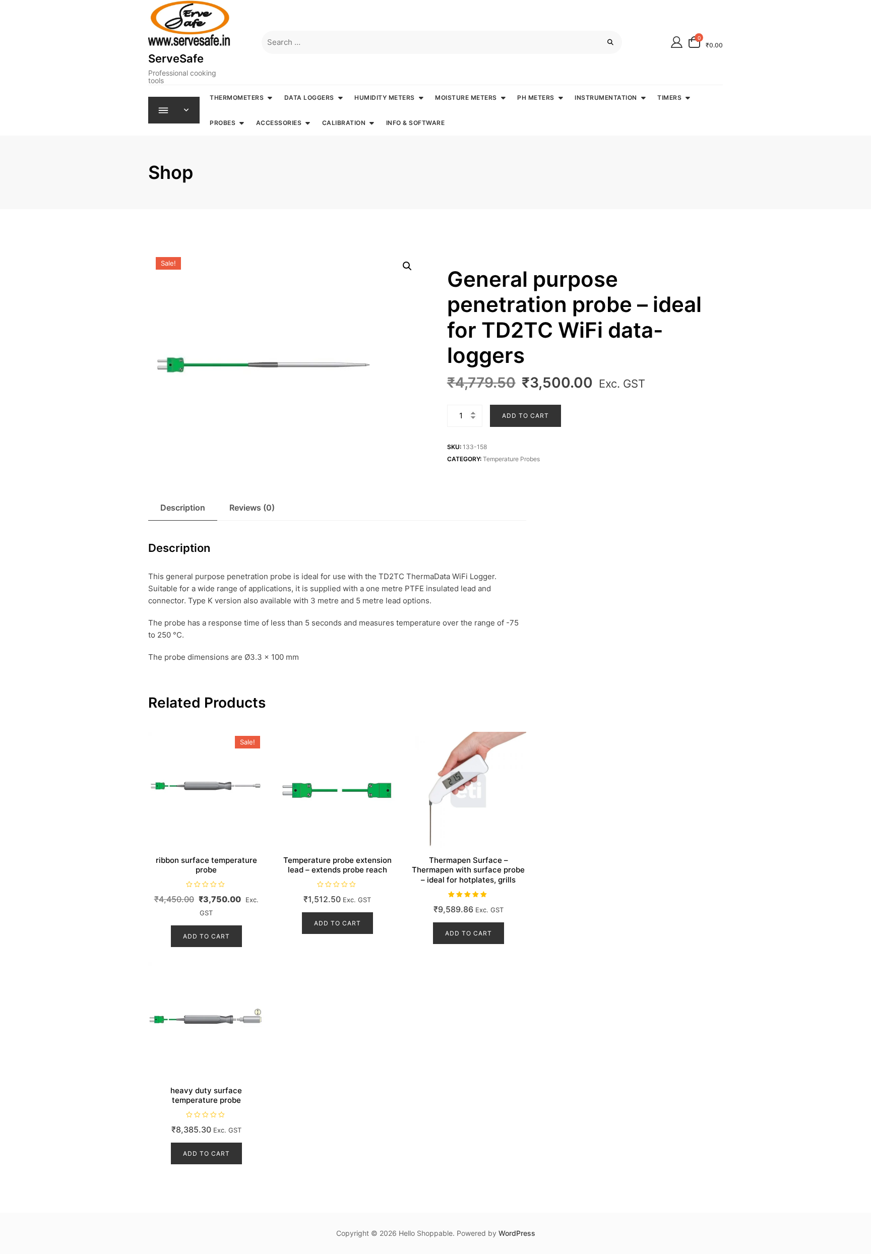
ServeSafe (176, 58)
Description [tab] (182, 508)
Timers (669, 97)
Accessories (279, 123)
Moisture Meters (466, 97)
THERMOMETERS (237, 97)
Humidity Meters (384, 97)
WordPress (517, 1233)
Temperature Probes (511, 459)
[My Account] (676, 42)
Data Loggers (309, 97)
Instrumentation (606, 97)
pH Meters (535, 97)
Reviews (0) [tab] (252, 508)
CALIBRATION (344, 123)
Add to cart (525, 415)
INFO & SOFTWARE (415, 123)
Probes (222, 123)
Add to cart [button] (206, 936)
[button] (407, 266)
